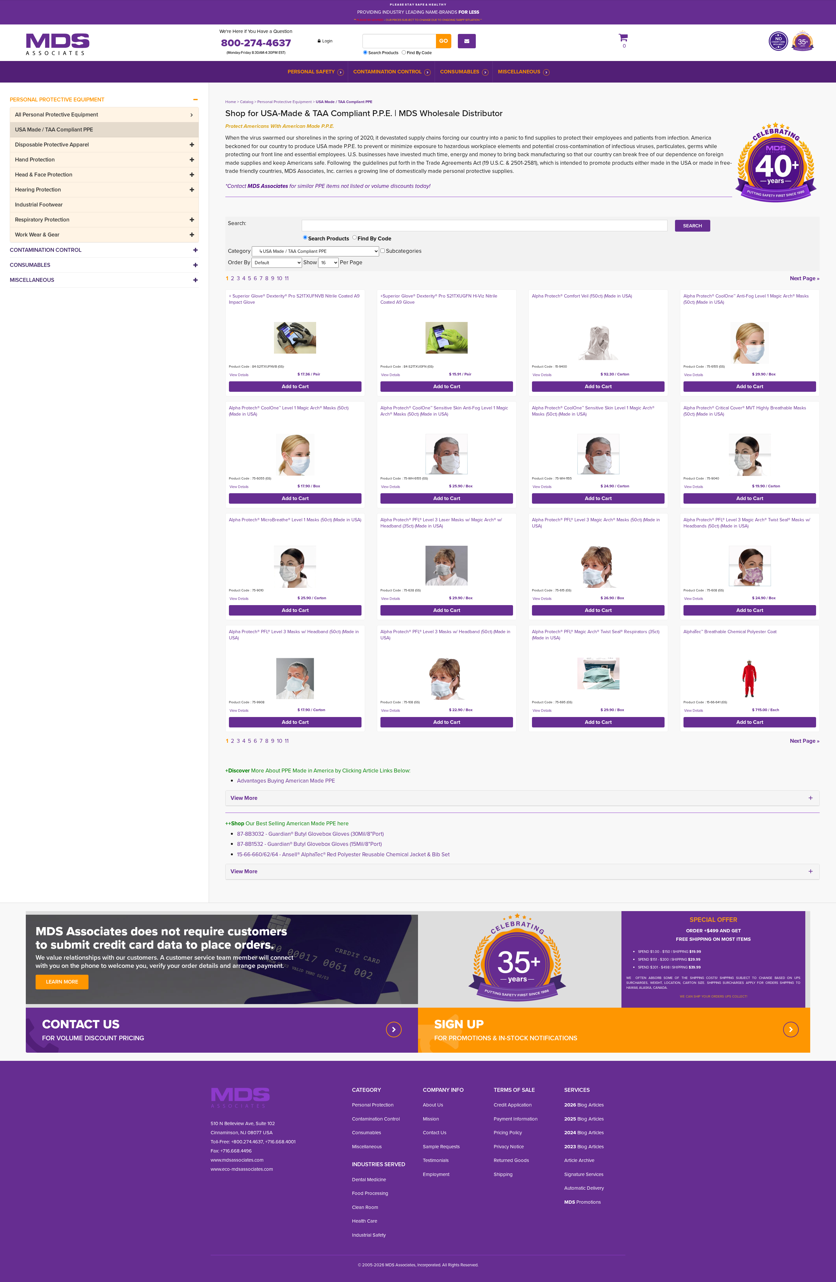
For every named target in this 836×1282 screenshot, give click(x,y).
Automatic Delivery (584, 1188)
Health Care (364, 1221)
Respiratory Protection (42, 220)
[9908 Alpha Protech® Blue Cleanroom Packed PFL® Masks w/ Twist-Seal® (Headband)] (295, 679)
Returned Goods (511, 1160)
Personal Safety (311, 71)
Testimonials (436, 1160)
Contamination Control (387, 71)
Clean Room (365, 1207)
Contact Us (434, 1132)
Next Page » (805, 278)
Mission (431, 1118)
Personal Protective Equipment (57, 100)
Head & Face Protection (43, 175)
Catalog (246, 102)
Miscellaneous (519, 71)
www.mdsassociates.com (237, 1160)
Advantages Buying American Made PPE (286, 781)
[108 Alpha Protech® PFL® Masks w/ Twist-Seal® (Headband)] (447, 679)
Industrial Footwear (39, 205)
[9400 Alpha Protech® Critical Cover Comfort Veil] (598, 343)
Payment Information (516, 1118)
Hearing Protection (38, 190)
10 (279, 278)
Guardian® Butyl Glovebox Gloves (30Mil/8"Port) (310, 834)
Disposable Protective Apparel (52, 145)
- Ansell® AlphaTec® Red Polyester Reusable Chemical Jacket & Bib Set (343, 854)
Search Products (383, 53)
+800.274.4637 (246, 1141)
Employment (436, 1174)
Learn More (62, 981)
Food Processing (370, 1193)
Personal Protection (373, 1104)
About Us (433, 1104)
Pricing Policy (508, 1132)
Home (230, 102)
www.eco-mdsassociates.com (242, 1169)
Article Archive (579, 1160)
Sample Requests (441, 1146)
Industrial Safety (369, 1235)
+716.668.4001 (280, 1141)
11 (287, 278)
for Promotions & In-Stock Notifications (505, 1038)
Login (326, 41)
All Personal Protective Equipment (56, 115)
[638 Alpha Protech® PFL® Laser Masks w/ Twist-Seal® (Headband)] (447, 566)
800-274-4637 (256, 43)
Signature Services (583, 1174)
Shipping (503, 1174)
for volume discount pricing (93, 1038)
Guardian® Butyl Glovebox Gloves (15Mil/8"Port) (309, 844)
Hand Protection (35, 160)
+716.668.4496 (236, 1150)
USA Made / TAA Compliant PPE (54, 130)
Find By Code (419, 53)
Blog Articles (584, 1104)
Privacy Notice (509, 1146)
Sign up (459, 1024)
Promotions (582, 1202)
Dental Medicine (369, 1179)
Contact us (81, 1024)
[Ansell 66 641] (750, 679)
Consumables (459, 71)
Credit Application (513, 1104)
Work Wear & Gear (37, 235)
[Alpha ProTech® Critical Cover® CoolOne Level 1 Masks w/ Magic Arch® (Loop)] (295, 455)
